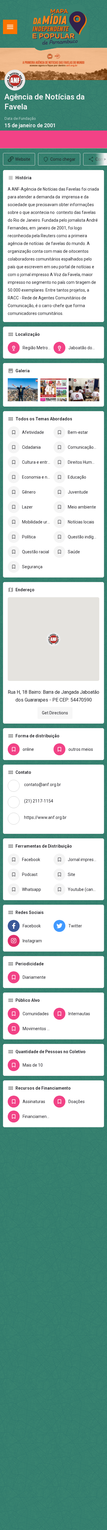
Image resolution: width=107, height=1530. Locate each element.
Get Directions (55, 712)
